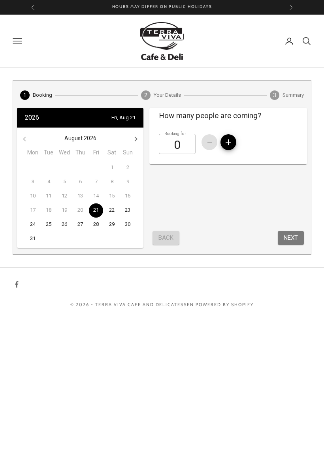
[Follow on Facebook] (17, 284)
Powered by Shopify (225, 304)
